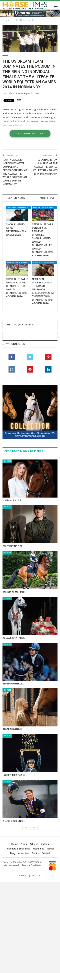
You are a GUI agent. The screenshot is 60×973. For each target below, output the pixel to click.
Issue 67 (7, 736)
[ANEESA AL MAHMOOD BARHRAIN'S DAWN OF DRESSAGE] (30, 570)
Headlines (38, 848)
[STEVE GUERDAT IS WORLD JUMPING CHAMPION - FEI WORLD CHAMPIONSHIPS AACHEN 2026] (17, 268)
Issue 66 (7, 781)
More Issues (29, 827)
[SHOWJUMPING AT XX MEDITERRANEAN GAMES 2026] (17, 213)
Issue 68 (7, 690)
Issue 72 (7, 507)
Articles (34, 844)
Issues (50, 848)
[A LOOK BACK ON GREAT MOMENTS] (30, 799)
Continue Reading (29, 133)
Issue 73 (7, 461)
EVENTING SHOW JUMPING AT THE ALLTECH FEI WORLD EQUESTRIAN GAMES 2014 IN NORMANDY (45, 166)
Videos (45, 844)
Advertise (23, 853)
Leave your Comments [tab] (20, 324)
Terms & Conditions (31, 865)
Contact (46, 853)
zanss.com (36, 875)
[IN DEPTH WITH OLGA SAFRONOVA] (30, 707)
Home (14, 844)
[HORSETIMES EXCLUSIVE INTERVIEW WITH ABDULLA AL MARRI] (30, 753)
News (24, 844)
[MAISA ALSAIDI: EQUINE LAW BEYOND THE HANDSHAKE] (30, 478)
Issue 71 (7, 553)
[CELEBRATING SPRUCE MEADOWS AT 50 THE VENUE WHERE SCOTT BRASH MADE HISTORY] (30, 524)
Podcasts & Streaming (18, 848)
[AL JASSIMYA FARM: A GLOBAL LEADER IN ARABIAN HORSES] (30, 616)
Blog (12, 853)
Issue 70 (7, 598)
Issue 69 (7, 644)
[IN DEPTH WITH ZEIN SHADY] (30, 662)
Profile (35, 853)
